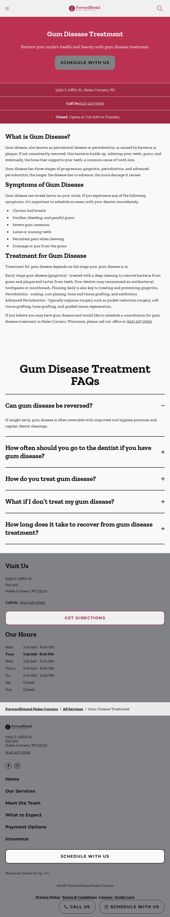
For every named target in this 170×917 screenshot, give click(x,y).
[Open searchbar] (160, 8)
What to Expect (23, 815)
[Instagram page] (17, 766)
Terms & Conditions (79, 897)
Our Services (20, 791)
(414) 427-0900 (91, 103)
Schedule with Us (85, 62)
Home (12, 779)
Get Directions (85, 618)
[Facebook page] (8, 766)
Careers (106, 897)
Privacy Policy (48, 897)
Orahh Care (124, 897)
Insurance (17, 839)
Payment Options (25, 827)
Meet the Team (23, 803)
